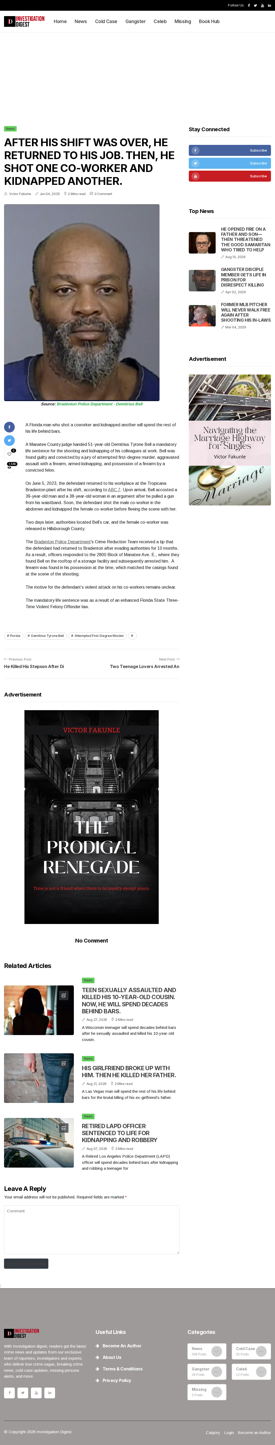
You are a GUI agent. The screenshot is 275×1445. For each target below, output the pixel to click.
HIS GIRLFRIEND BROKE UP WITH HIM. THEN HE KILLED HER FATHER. (129, 1072)
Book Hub (209, 21)
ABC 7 (114, 489)
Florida (15, 636)
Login (229, 1432)
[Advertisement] (137, 72)
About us (111, 1357)
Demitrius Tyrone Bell (47, 636)
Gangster (135, 21)
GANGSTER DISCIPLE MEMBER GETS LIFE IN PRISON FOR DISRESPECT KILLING (243, 277)
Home (60, 21)
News (81, 21)
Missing (183, 21)
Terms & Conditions (122, 1368)
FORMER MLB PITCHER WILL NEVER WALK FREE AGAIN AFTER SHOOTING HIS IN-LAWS (246, 312)
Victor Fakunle (20, 194)
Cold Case (106, 21)
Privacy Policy (116, 1380)
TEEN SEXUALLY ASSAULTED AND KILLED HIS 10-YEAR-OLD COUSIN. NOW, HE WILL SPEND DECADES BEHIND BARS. (129, 1000)
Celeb (160, 21)
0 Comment (103, 194)
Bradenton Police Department (62, 542)
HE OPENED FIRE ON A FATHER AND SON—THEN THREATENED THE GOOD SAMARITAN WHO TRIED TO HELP (245, 239)
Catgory (213, 1432)
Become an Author (121, 1345)
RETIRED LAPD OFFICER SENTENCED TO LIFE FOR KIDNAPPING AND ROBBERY (120, 1133)
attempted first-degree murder (99, 636)
